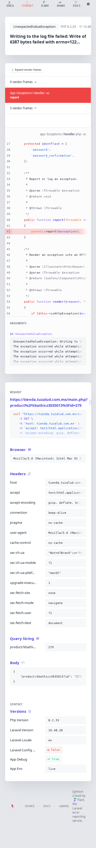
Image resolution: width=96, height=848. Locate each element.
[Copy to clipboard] (81, 341)
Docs (47, 806)
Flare (80, 800)
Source (29, 806)
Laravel (64, 806)
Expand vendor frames (28, 69)
